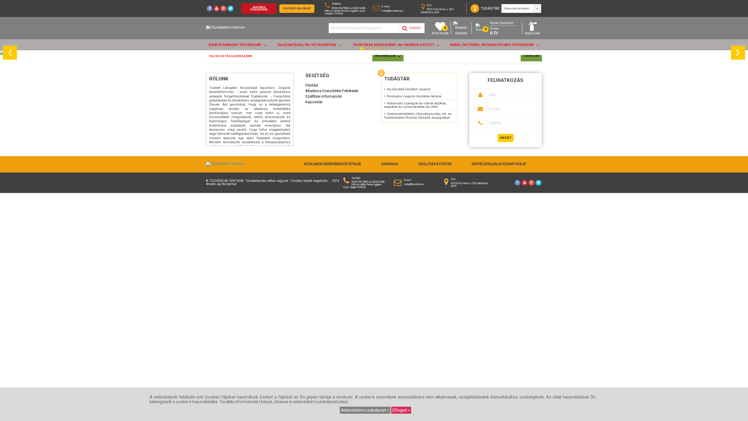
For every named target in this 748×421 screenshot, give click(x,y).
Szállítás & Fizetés (434, 164)
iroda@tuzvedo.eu (392, 10)
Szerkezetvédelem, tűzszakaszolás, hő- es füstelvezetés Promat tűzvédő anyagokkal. (417, 116)
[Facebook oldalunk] (209, 8)
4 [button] (373, 50)
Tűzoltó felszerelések (230, 56)
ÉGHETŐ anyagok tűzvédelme (235, 45)
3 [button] (369, 50)
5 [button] (377, 50)
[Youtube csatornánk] (216, 8)
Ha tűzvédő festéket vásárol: (409, 89)
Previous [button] (11, 52)
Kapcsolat (532, 33)
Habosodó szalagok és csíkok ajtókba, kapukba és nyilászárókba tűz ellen (415, 105)
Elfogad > (401, 410)
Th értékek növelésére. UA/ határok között (394, 45)
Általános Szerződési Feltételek (332, 164)
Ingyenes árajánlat (297, 8)
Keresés (415, 28)
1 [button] (362, 50)
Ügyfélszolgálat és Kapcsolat (499, 164)
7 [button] (384, 50)
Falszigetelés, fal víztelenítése (307, 45)
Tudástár (531, 55)
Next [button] (739, 52)
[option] (374, 52)
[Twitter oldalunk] (230, 8)
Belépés (461, 33)
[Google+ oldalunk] (223, 8)
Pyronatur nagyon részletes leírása (414, 96)
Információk (385, 55)
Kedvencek (440, 30)
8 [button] (387, 50)
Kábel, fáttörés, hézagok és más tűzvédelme (492, 45)
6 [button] (380, 50)
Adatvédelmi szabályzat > (365, 410)
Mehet (505, 138)
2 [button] (366, 50)
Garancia (389, 164)
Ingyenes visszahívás (259, 8)
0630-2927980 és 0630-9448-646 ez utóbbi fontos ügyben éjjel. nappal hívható (345, 10)
